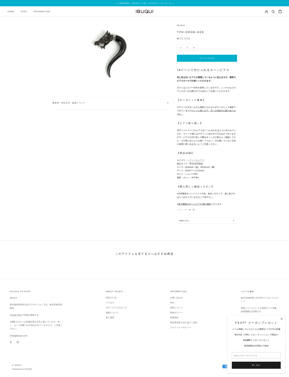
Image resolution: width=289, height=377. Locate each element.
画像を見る (184, 221)
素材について (112, 312)
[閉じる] (281, 318)
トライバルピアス (195, 160)
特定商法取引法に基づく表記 (183, 322)
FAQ (172, 302)
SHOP (24, 11)
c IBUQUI (17, 365)
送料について (176, 307)
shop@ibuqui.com (18, 335)
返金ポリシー (176, 312)
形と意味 (110, 317)
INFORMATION (42, 11)
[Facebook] (186, 210)
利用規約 (174, 317)
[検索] (273, 11)
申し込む (256, 365)
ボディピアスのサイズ (116, 307)
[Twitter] (190, 210)
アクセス (110, 302)
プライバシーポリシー (180, 327)
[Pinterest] (193, 210)
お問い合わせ (176, 297)
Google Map (16, 315)
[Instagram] (18, 342)
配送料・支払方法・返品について (69, 103)
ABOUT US (111, 297)
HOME (11, 11)
